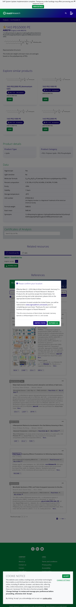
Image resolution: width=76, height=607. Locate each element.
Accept (66, 576)
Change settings (63, 580)
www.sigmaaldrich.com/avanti (36, 305)
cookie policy (47, 598)
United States (40, 323)
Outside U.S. (53, 323)
